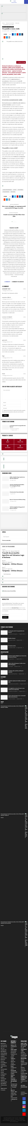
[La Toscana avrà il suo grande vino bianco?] (5, 427)
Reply (24, 297)
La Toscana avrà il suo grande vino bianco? (18, 426)
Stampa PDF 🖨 (21, 62)
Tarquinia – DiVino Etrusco (12, 564)
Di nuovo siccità (12, 646)
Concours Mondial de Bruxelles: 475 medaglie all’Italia (17, 485)
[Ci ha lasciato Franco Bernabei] (5, 493)
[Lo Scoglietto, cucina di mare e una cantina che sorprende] (4, 690)
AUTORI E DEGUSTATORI (24, 1087)
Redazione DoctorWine (14, 683)
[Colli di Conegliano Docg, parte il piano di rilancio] (5, 508)
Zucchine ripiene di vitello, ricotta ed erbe (17, 681)
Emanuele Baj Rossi (13, 673)
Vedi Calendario (7, 574)
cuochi (14, 189)
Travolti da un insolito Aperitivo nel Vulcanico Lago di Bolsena (13, 555)
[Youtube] (24, 1114)
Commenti (7, 281)
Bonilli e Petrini (11, 638)
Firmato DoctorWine (10, 26)
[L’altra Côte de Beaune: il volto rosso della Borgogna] (4, 665)
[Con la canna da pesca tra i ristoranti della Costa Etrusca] (4, 697)
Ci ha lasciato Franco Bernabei (17, 492)
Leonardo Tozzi (6, 289)
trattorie (13, 191)
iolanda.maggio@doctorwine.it (24, 1064)
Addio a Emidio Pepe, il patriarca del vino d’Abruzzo (17, 477)
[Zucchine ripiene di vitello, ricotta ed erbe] (4, 682)
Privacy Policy (15, 1121)
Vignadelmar (12, 659)
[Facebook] (24, 1098)
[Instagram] (24, 1106)
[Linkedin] (24, 1110)
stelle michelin (6, 191)
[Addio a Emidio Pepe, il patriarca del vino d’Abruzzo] (5, 479)
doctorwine (20, 189)
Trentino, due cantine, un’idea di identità (15, 671)
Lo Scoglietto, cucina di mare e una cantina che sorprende (16, 688)
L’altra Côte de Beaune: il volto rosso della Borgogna (16, 664)
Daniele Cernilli (6, 30)
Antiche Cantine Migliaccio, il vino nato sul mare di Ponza (17, 656)
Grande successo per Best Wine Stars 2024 (14, 215)
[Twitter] (24, 1102)
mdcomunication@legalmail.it (14, 1099)
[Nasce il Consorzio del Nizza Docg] (5, 501)
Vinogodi (11, 666)
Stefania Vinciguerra (15, 428)
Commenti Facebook (18, 281)
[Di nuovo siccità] (4, 647)
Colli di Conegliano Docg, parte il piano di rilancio (17, 507)
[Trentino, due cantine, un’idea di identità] (4, 672)
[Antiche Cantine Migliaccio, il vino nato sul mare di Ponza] (4, 657)
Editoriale (4, 26)
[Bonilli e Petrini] (4, 640)
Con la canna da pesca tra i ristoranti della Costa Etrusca (17, 696)
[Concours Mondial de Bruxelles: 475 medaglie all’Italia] (5, 486)
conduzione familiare (7, 189)
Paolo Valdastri (12, 698)
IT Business (11, 1119)
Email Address (5, 614)
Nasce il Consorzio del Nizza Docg (17, 499)
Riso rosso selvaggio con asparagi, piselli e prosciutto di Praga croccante (14, 207)
